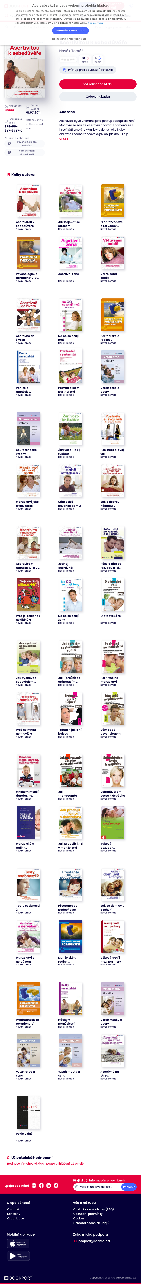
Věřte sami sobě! (108, 276)
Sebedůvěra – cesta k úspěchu (112, 794)
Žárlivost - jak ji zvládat (69, 452)
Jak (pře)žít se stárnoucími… (69, 680)
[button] (87, 70)
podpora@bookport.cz (94, 1241)
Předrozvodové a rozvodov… (111, 224)
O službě (13, 1209)
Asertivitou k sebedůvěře (25, 224)
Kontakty (13, 1214)
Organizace (15, 1218)
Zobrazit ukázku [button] (98, 96)
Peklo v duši (24, 1134)
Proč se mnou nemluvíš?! (26, 732)
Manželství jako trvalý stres (27, 504)
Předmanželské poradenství (27, 1022)
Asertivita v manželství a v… (27, 566)
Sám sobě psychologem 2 (69, 504)
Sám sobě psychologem (110, 732)
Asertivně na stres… (109, 1073)
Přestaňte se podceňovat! (67, 907)
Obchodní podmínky (88, 1214)
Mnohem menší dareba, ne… (27, 794)
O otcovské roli (111, 616)
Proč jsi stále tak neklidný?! (28, 618)
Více (62, 139)
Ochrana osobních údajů (91, 1223)
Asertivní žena (68, 274)
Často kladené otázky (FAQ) (93, 1209)
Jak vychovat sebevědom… (26, 680)
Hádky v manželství (66, 1022)
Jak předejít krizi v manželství (70, 845)
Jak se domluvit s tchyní (112, 907)
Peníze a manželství (24, 390)
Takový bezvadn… (107, 845)
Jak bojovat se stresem (69, 224)
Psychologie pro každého (27, 143)
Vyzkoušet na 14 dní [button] (98, 84)
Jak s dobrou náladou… (110, 504)
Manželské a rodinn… (25, 845)
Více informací (95, 22)
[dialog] (70, 22)
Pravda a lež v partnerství (68, 390)
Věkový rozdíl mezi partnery (110, 959)
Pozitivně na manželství (109, 680)
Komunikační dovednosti (27, 152)
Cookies (79, 1218)
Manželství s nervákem (25, 959)
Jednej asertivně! (65, 566)
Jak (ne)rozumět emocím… (67, 796)
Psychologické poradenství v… (27, 276)
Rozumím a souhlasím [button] (70, 30)
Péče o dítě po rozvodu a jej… (111, 566)
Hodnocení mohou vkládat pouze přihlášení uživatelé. (45, 1164)
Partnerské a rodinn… (109, 338)
